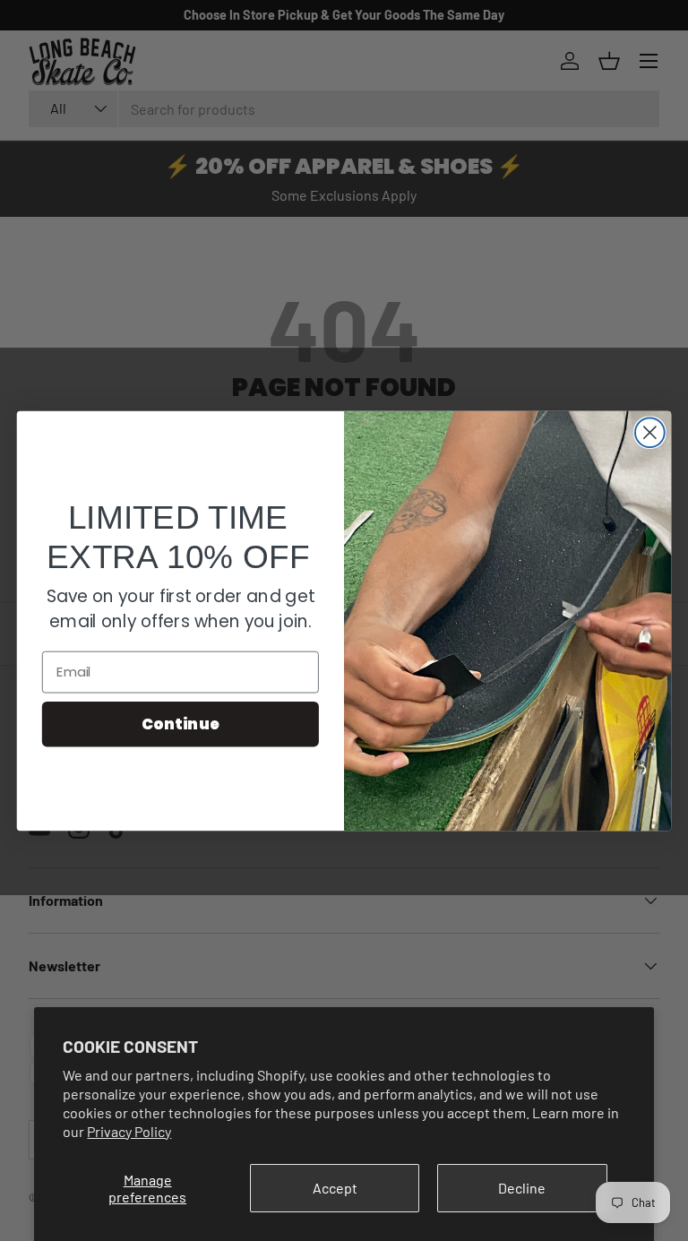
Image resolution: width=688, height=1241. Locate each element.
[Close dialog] (650, 432)
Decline (522, 1187)
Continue (180, 722)
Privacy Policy (129, 1131)
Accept (335, 1187)
